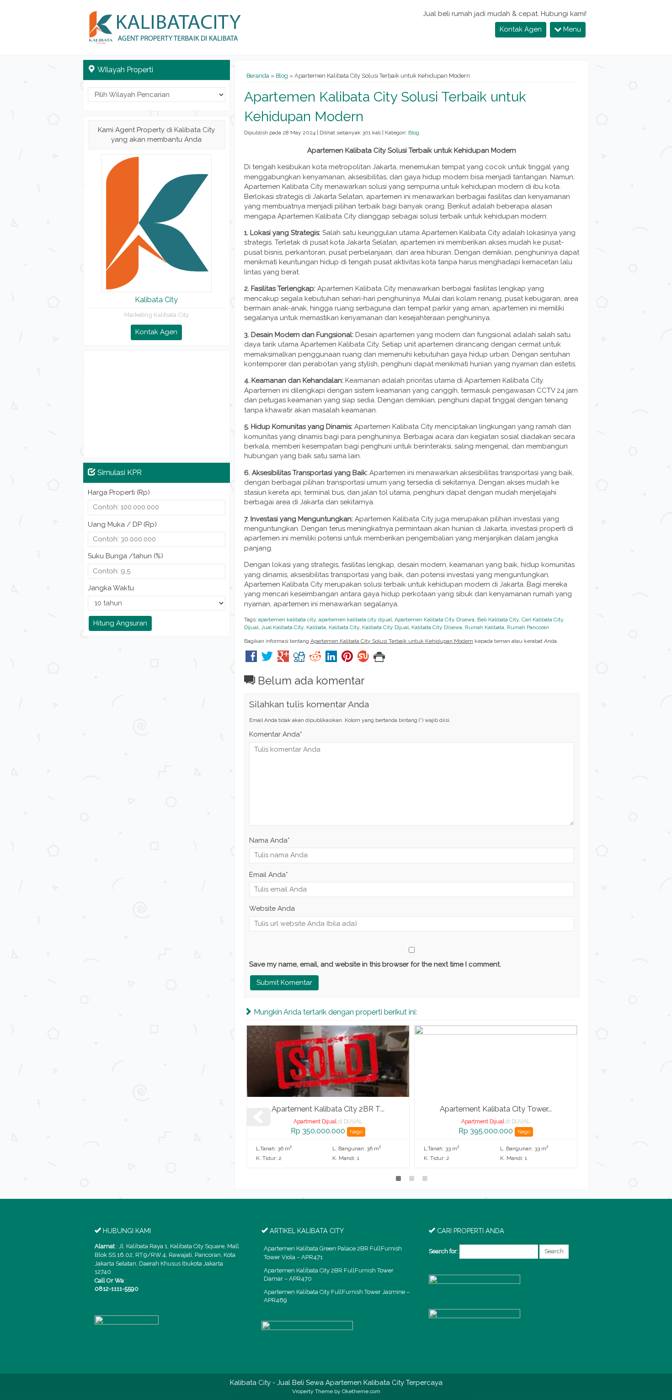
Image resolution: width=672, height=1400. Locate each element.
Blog (282, 75)
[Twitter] (267, 659)
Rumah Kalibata (484, 627)
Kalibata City (344, 627)
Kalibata (316, 627)
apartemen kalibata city (287, 619)
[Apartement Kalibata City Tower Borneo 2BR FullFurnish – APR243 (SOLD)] (496, 1061)
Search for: (443, 1251)
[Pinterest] (347, 659)
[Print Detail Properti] (379, 659)
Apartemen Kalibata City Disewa (435, 619)
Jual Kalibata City (282, 627)
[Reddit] (315, 659)
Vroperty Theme (312, 1391)
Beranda (257, 75)
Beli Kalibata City (498, 619)
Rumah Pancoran (528, 627)
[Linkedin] (331, 659)
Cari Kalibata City (542, 619)
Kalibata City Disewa (436, 627)
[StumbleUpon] (363, 659)
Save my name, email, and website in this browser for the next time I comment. (375, 964)
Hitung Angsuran (120, 623)
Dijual (251, 627)
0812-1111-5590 (117, 1288)
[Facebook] (251, 659)
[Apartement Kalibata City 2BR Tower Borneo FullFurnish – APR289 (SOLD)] (328, 1061)
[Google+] (283, 659)
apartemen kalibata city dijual (355, 619)
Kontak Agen (521, 29)
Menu (571, 29)
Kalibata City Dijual (385, 627)
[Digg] (299, 659)
